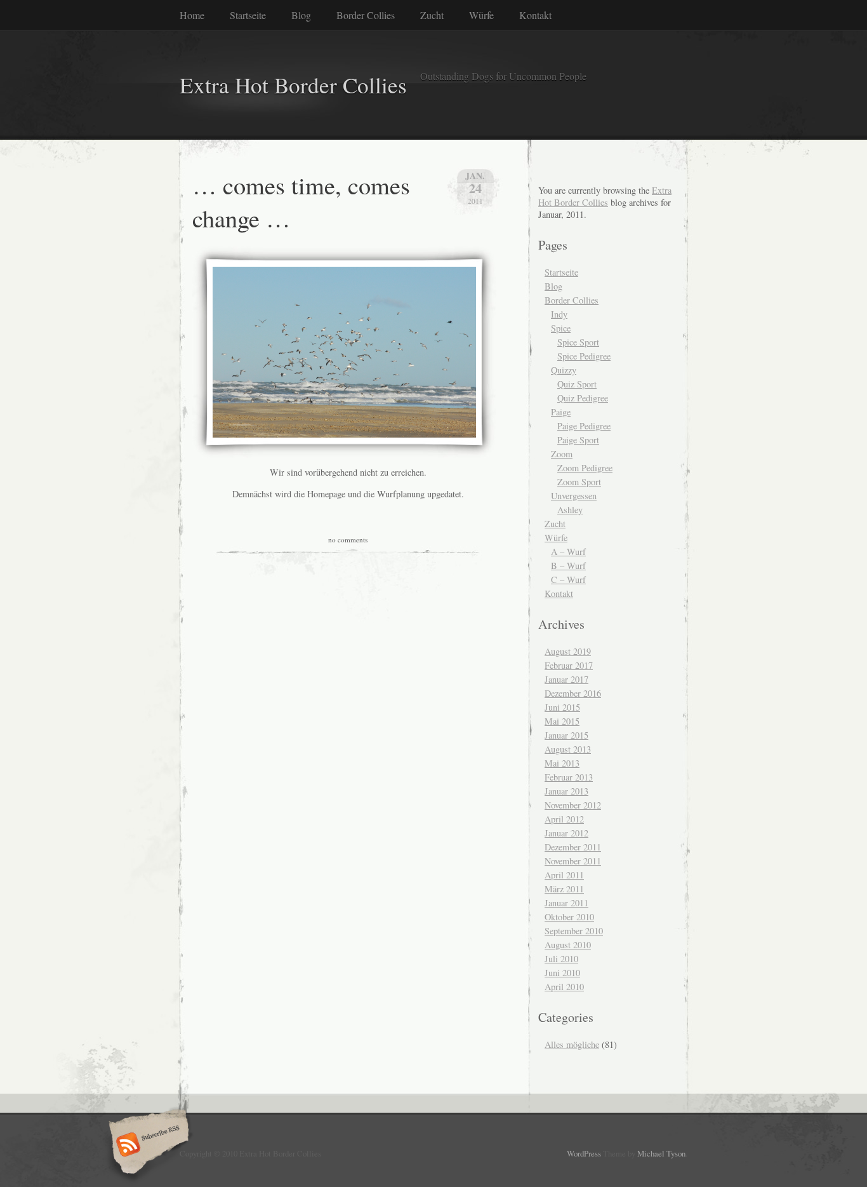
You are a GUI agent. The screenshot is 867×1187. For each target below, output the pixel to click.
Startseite (248, 15)
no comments (347, 539)
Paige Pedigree (584, 426)
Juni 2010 (562, 973)
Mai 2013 (562, 763)
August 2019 (568, 651)
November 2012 (573, 805)
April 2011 (564, 875)
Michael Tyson (661, 1153)
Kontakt (535, 15)
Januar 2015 (566, 735)
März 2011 (564, 889)
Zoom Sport (579, 482)
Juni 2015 (562, 707)
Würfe (481, 15)
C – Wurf (568, 579)
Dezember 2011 (573, 847)
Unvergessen (574, 496)
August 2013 (568, 749)
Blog (301, 15)
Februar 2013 (569, 777)
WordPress (584, 1153)
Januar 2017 (566, 679)
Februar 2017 (569, 665)
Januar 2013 (566, 791)
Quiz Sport (577, 384)
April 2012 (564, 819)
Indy (559, 314)
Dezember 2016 (573, 693)
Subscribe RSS (147, 1146)
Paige (561, 412)
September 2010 (574, 931)
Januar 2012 (566, 833)
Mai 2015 (562, 721)
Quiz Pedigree (582, 398)
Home (192, 15)
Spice (561, 328)
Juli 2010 (561, 959)
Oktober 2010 (569, 917)
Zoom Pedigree (584, 468)
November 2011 (573, 861)
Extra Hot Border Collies (293, 85)
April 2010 (564, 987)
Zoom (561, 454)
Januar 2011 (566, 903)
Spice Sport (578, 342)
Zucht (432, 15)
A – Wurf (568, 552)
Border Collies (365, 15)
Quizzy (563, 370)
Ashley (570, 510)
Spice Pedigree (584, 356)
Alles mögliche (572, 1044)
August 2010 (568, 945)
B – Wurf (568, 566)
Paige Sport (578, 440)
